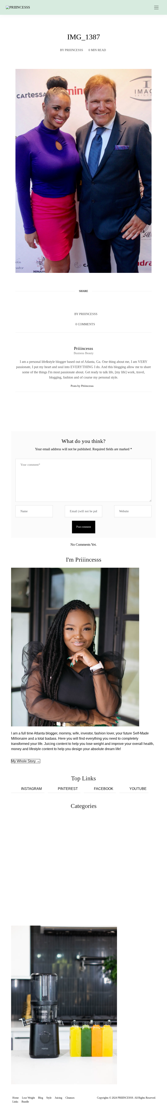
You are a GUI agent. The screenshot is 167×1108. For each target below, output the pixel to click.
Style (49, 1097)
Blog (40, 1097)
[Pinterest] (83, 301)
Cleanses (70, 1097)
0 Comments (85, 324)
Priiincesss (74, 50)
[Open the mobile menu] (156, 8)
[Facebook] (67, 301)
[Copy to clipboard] (100, 301)
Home (15, 1097)
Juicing (58, 1097)
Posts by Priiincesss (82, 385)
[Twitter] (75, 301)
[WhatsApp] (91, 301)
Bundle (25, 1101)
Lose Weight (28, 1097)
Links (15, 1101)
